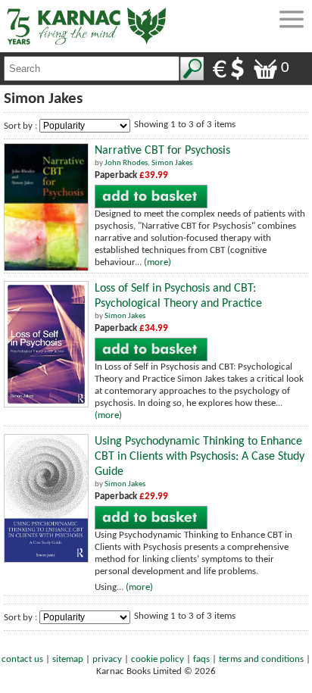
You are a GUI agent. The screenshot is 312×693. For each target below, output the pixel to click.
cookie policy (157, 659)
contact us (22, 659)
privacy (107, 659)
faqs (201, 659)
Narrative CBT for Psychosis (162, 151)
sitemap (67, 659)
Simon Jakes (171, 163)
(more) (157, 262)
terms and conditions (261, 659)
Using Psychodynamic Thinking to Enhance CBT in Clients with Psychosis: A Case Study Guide (199, 456)
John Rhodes (126, 163)
